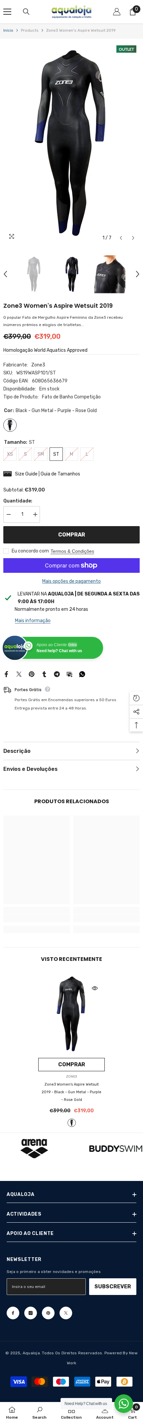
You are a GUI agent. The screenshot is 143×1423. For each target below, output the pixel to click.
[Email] (69, 674)
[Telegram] (57, 674)
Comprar (71, 534)
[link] (36, 918)
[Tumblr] (44, 674)
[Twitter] (19, 674)
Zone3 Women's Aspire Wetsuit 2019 (71, 1092)
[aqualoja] (34, 1148)
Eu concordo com (30, 551)
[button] (121, 238)
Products (30, 30)
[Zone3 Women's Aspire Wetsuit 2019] (71, 1014)
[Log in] (116, 11)
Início (8, 30)
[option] (71, 143)
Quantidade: (17, 501)
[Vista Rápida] (94, 988)
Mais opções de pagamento (71, 581)
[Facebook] (6, 674)
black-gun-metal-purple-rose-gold (72, 1123)
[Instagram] (30, 1313)
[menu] (7, 12)
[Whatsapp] (82, 674)
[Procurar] (26, 12)
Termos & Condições (72, 551)
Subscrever (112, 1286)
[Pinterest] (32, 674)
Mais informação (33, 620)
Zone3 (38, 365)
